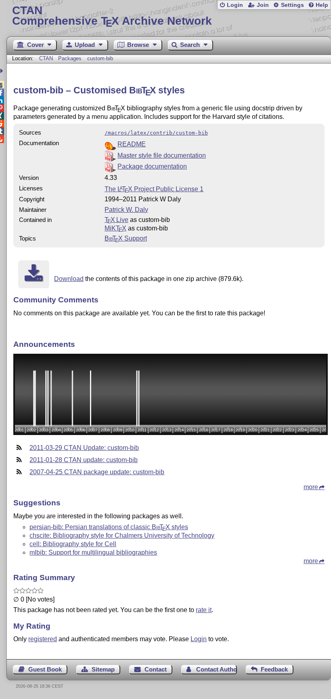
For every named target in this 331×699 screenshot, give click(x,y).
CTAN (46, 58)
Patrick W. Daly (126, 209)
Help (322, 5)
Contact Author (216, 669)
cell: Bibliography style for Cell (72, 544)
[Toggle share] (2, 71)
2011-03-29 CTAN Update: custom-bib (84, 447)
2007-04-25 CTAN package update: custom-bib (96, 472)
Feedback (274, 669)
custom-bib (100, 58)
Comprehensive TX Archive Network (112, 16)
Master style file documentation (161, 155)
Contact (156, 669)
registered (42, 639)
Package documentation (152, 166)
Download (69, 278)
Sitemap (103, 669)
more (311, 487)
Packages (70, 58)
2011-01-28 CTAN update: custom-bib (83, 459)
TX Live (116, 219)
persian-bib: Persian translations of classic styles (108, 527)
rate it (204, 609)
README (131, 144)
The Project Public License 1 (154, 189)
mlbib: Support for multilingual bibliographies (93, 552)
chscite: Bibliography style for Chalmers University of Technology (121, 535)
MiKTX (115, 228)
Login (235, 5)
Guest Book (45, 669)
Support (126, 238)
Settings (292, 5)
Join (263, 5)
